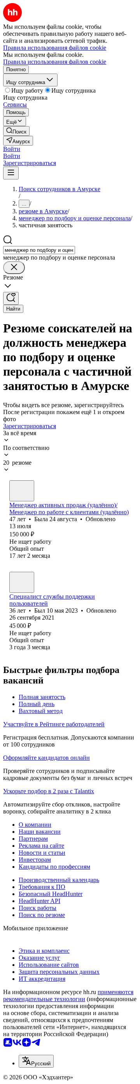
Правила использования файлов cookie (54, 61)
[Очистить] (14, 267)
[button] (11, 149)
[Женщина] (21, 490)
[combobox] (39, 250)
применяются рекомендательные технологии (68, 995)
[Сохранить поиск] (11, 298)
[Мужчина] (21, 582)
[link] (16, 131)
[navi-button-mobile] (11, 173)
